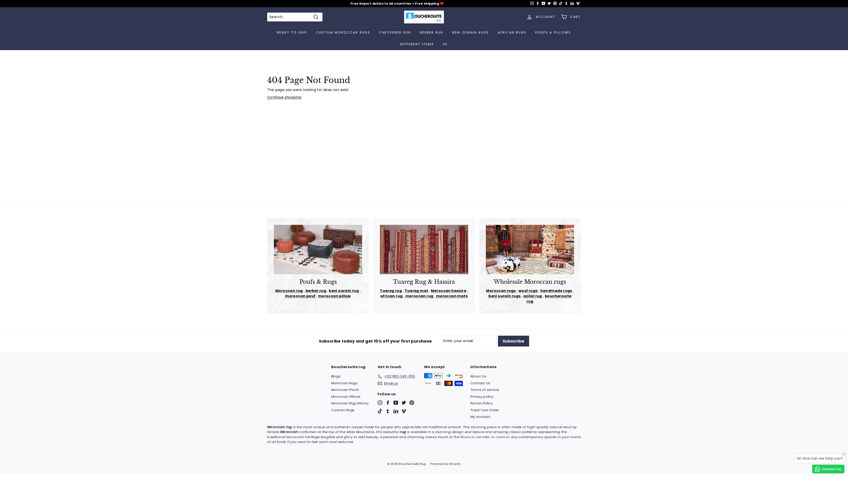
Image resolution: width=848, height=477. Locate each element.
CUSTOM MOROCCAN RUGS (343, 32)
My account (480, 416)
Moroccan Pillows (345, 396)
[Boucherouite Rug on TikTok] (380, 410)
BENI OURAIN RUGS (470, 32)
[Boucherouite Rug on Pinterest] (411, 402)
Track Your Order (484, 410)
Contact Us (480, 383)
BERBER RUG (431, 32)
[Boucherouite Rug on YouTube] (396, 402)
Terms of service (484, 389)
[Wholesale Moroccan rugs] (530, 249)
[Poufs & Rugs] (318, 249)
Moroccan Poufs (345, 389)
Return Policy (481, 403)
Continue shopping (284, 97)
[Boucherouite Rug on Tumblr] (388, 410)
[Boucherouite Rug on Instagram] (380, 402)
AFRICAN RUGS (512, 32)
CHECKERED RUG (395, 32)
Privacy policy (482, 396)
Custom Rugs (342, 410)
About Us (478, 376)
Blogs (336, 376)
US (445, 44)
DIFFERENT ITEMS (417, 44)
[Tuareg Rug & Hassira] (424, 249)
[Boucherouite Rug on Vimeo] (403, 410)
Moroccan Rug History (350, 403)
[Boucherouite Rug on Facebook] (388, 402)
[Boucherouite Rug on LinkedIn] (396, 410)
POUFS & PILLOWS (553, 32)
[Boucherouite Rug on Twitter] (403, 402)
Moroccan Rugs (344, 383)
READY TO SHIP (292, 32)
